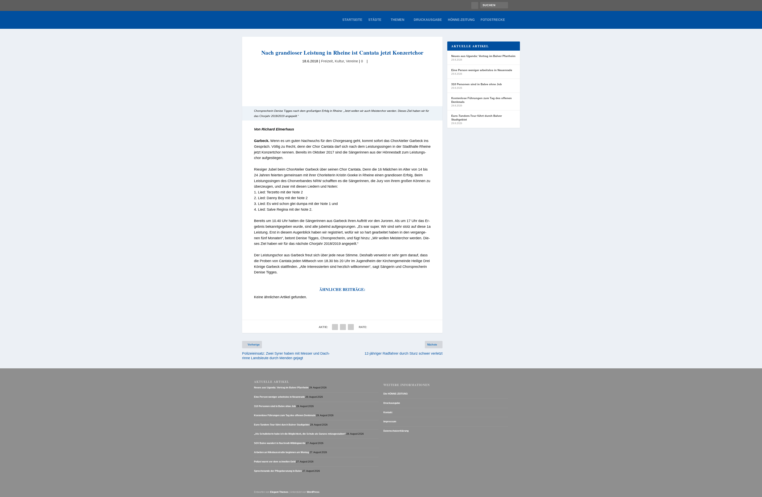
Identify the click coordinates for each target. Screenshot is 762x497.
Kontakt (387, 412)
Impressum (389, 421)
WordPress (313, 492)
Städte (374, 19)
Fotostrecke (493, 19)
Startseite (352, 19)
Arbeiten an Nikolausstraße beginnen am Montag (281, 452)
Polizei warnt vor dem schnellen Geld (274, 461)
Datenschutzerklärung (396, 430)
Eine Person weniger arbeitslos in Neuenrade (481, 70)
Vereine (352, 61)
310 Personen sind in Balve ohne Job (476, 84)
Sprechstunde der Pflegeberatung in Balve (278, 471)
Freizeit (327, 61)
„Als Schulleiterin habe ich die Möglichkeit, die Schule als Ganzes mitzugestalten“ (300, 433)
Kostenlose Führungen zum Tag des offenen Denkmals (481, 100)
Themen (397, 19)
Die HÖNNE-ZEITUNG (395, 393)
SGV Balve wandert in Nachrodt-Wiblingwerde (279, 443)
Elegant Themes (279, 492)
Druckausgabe (428, 19)
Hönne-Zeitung (461, 19)
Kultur (339, 61)
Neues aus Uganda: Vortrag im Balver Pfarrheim (483, 56)
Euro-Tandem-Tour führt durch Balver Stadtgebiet (476, 117)
